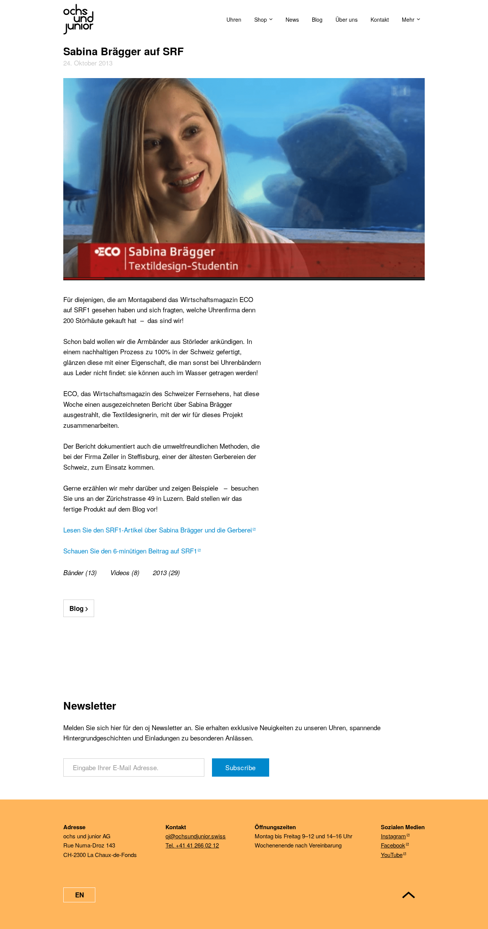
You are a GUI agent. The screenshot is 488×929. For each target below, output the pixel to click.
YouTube (392, 855)
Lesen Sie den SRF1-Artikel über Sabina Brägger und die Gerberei (157, 529)
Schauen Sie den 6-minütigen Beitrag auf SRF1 (130, 550)
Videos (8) (125, 572)
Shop (260, 19)
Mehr (408, 19)
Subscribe (240, 767)
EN (79, 894)
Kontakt (380, 19)
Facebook (393, 845)
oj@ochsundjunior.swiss (195, 836)
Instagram (393, 836)
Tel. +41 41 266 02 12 (192, 845)
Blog (317, 19)
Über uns (347, 19)
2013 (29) (166, 572)
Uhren (233, 19)
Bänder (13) (80, 572)
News (292, 19)
